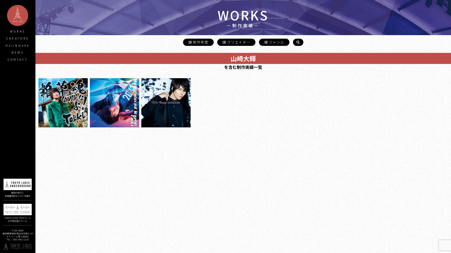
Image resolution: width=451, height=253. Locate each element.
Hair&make (17, 45)
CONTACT (18, 59)
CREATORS (17, 38)
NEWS (17, 52)
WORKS (17, 31)
